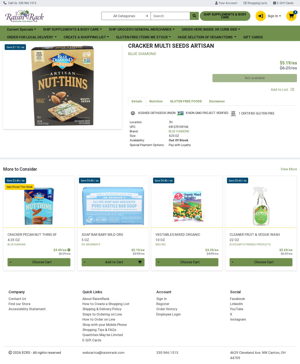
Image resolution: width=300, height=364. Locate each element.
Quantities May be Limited (102, 335)
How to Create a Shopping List (105, 304)
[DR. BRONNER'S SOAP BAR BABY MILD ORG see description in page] (113, 202)
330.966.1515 (167, 353)
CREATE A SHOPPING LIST (85, 37)
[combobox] (170, 16)
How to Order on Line (98, 319)
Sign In (161, 299)
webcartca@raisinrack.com (103, 353)
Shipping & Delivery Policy (101, 309)
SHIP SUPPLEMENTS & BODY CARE (71, 29)
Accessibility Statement (27, 309)
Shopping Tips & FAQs (99, 330)
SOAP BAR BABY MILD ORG (102, 237)
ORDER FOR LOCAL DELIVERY (30, 37)
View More (289, 169)
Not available (255, 78)
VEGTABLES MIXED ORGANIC (178, 237)
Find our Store (19, 304)
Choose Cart (42, 262)
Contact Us (17, 299)
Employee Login (168, 314)
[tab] (137, 101)
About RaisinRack (95, 299)
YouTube (236, 309)
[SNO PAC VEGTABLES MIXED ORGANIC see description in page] (187, 202)
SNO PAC (161, 244)
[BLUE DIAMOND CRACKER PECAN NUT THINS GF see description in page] (39, 202)
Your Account (227, 3)
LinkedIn (236, 304)
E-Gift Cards (284, 3)
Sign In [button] (273, 16)
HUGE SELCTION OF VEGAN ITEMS (205, 37)
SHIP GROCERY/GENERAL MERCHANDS (140, 29)
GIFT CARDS (253, 37)
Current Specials (20, 29)
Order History (166, 309)
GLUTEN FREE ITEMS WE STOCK (142, 37)
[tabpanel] (212, 130)
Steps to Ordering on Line (102, 314)
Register (162, 304)
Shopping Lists (257, 3)
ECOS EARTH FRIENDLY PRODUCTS (250, 244)
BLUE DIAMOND (179, 131)
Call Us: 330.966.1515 (21, 3)
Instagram (238, 319)
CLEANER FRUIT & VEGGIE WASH (255, 237)
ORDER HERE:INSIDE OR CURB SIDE (209, 29)
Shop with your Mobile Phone (104, 325)
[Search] (194, 16)
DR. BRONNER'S (91, 244)
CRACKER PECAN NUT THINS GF (32, 237)
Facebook (237, 299)
